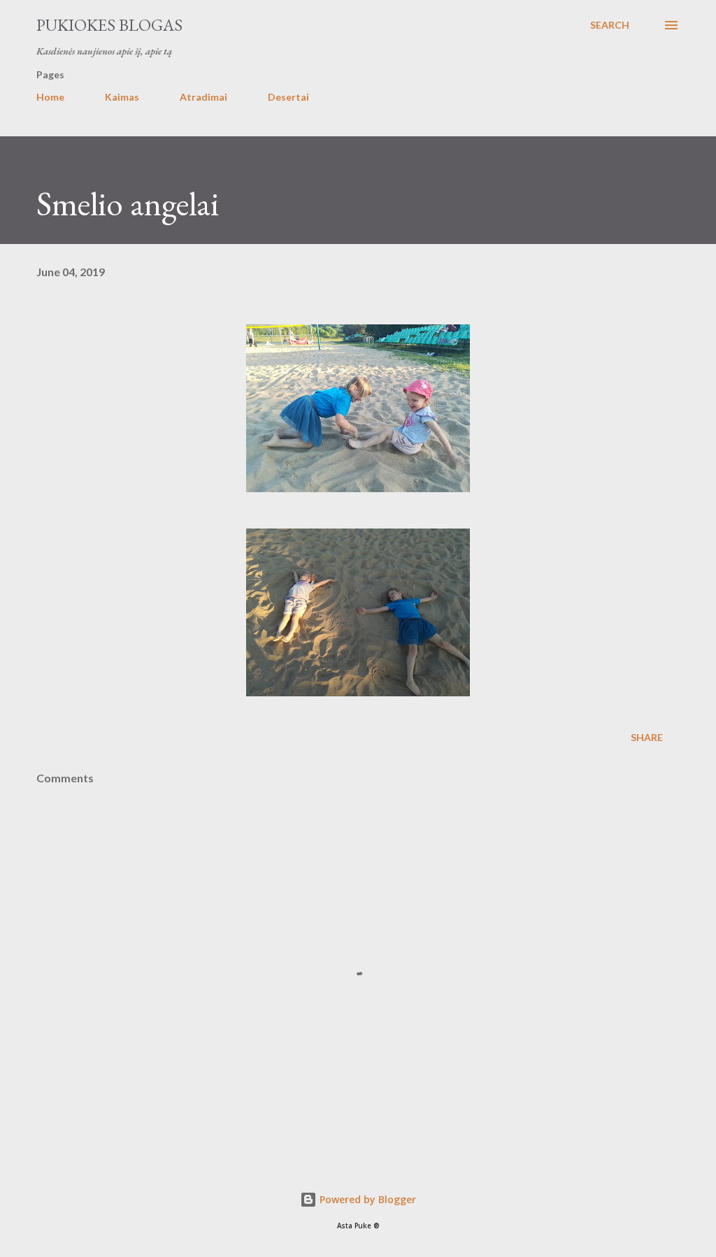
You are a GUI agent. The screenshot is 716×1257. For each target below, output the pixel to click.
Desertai (288, 97)
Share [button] (647, 737)
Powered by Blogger (366, 1199)
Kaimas (122, 97)
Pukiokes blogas (109, 25)
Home (50, 97)
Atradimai (203, 97)
